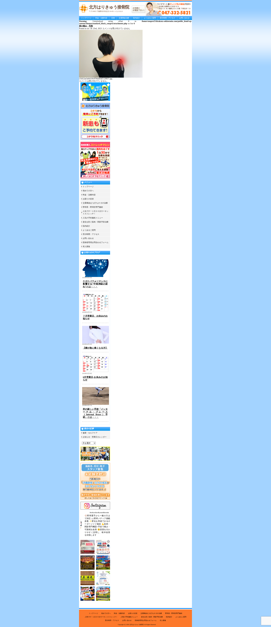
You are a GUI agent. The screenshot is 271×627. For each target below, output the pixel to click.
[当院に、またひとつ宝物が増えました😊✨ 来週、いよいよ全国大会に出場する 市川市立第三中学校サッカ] (87, 578)
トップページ (86, 18)
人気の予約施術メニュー (93, 218)
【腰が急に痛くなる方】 (95, 348)
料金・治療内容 (101, 18)
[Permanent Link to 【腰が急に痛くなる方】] (95, 343)
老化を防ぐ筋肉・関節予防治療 (95, 222)
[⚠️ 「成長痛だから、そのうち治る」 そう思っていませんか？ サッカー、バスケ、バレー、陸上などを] (87, 594)
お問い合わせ (184, 18)
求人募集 (86, 246)
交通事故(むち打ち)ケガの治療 (95, 203)
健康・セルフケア (90, 433)
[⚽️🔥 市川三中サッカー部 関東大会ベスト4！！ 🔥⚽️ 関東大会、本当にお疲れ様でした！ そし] (103, 594)
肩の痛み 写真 (86, 26)
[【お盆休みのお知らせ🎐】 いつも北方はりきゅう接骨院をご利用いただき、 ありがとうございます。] (103, 578)
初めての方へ (88, 191)
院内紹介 (136, 18)
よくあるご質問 (150, 18)
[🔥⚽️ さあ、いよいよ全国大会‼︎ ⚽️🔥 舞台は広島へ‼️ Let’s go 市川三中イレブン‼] (103, 562)
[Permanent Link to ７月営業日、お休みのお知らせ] (95, 311)
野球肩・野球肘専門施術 (93, 207)
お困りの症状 (88, 199)
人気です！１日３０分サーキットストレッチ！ (101, 617)
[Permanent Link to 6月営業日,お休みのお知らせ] (95, 372)
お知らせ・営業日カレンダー (95, 437)
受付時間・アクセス (167, 18)
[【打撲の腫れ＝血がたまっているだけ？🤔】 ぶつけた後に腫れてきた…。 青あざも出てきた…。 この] (103, 547)
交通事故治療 (124, 18)
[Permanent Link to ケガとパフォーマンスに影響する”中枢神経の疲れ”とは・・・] (95, 276)
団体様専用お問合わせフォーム (95, 242)
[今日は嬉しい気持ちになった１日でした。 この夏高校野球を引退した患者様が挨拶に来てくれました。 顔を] (87, 547)
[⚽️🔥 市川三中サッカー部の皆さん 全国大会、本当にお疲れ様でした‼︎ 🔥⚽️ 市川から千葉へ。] (87, 562)
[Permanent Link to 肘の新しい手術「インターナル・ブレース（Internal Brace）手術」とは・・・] (95, 404)
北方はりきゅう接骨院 (137, 624)
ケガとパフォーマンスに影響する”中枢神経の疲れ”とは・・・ (95, 284)
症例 (113, 18)
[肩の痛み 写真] (111, 77)
